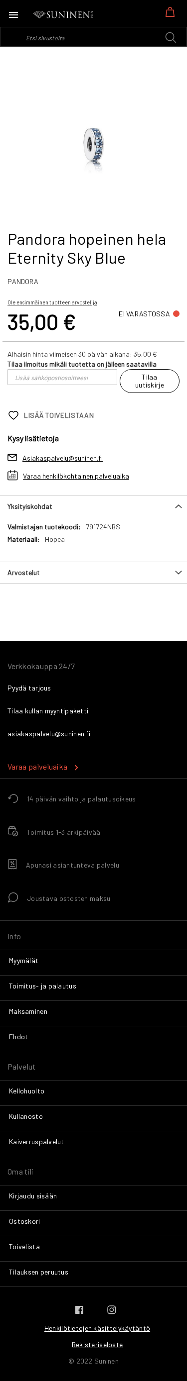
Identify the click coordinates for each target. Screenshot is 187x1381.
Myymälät (23, 960)
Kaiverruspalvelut (36, 1141)
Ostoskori (24, 1221)
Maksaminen (28, 1011)
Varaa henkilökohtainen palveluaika (76, 476)
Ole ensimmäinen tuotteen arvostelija (52, 302)
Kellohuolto (26, 1090)
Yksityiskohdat (29, 506)
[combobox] (93, 37)
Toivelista (24, 1246)
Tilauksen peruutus (38, 1272)
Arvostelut (23, 572)
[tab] (93, 506)
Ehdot (18, 1036)
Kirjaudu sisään (33, 1195)
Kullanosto (26, 1116)
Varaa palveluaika (37, 766)
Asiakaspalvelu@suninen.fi (62, 458)
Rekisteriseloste (97, 1344)
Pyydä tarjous (29, 688)
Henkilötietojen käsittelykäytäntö (97, 1328)
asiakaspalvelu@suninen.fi (48, 733)
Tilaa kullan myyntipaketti (47, 710)
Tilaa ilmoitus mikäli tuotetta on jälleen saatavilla (82, 364)
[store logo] (64, 15)
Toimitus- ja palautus (42, 986)
